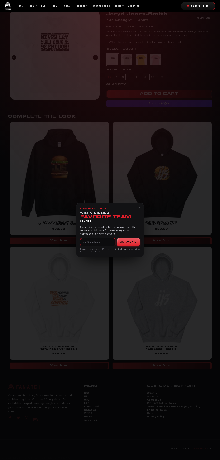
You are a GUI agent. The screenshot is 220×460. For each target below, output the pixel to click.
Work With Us (200, 5)
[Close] (139, 207)
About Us (133, 6)
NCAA (67, 6)
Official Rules (121, 249)
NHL (55, 6)
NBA (32, 6)
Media (117, 6)
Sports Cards (101, 6)
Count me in (128, 242)
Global (81, 6)
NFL (21, 6)
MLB (43, 6)
